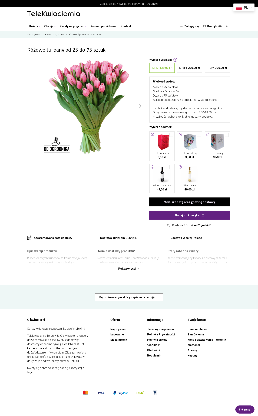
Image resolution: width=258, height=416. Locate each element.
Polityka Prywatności (161, 334)
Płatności (153, 350)
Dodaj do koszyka (187, 215)
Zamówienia (196, 334)
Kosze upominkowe (104, 26)
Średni (189, 68)
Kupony (192, 355)
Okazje (49, 26)
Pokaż (127, 268)
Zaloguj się (191, 26)
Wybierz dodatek (160, 126)
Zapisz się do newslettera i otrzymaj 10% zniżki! (129, 3)
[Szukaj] (227, 26)
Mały (161, 68)
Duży (217, 68)
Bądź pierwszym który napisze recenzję (127, 297)
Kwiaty (33, 26)
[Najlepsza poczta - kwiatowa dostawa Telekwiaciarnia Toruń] (53, 14)
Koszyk (214, 26)
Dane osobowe (197, 329)
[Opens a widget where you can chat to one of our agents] (244, 409)
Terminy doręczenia (160, 329)
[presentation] (37, 106)
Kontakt (126, 26)
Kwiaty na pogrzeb (72, 26)
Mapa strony (118, 339)
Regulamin (154, 355)
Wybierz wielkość (160, 59)
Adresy (192, 350)
